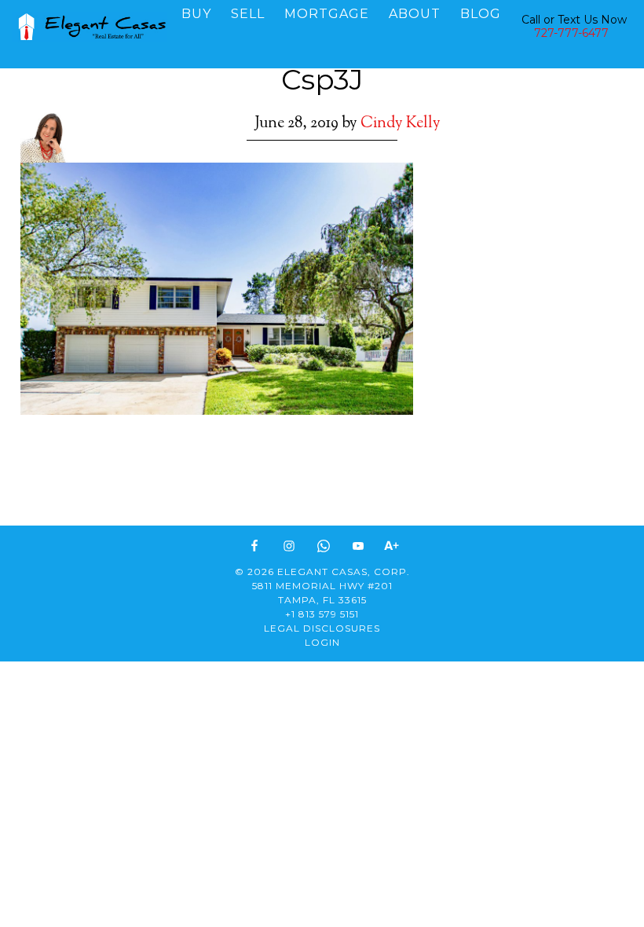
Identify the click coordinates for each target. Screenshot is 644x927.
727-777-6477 (571, 33)
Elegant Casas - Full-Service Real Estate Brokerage (89, 27)
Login (322, 642)
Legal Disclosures (322, 628)
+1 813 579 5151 (322, 614)
